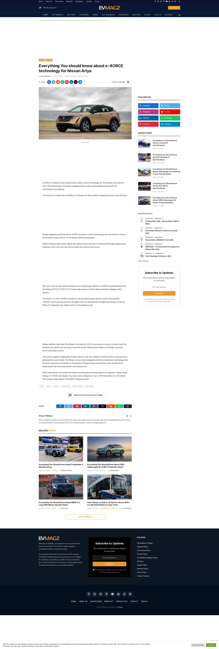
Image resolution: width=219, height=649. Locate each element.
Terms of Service (143, 576)
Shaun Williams (46, 76)
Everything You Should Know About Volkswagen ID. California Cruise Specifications (166, 171)
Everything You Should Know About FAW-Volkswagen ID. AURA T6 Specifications (106, 465)
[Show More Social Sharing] (85, 82)
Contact (89, 1)
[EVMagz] (109, 8)
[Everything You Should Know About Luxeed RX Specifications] (144, 143)
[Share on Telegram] (80, 82)
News (42, 60)
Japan (49, 386)
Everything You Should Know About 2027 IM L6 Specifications (165, 185)
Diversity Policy (142, 569)
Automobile (58, 15)
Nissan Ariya (65, 386)
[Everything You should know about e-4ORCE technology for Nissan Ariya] (85, 139)
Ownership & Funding (145, 543)
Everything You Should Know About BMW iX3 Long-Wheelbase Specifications (59, 503)
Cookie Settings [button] (198, 645)
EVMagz (120, 607)
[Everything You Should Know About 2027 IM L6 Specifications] (144, 186)
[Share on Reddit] (58, 82)
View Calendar (143, 261)
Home (41, 1)
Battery (71, 15)
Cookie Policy (142, 565)
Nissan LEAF (77, 386)
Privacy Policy (157, 301)
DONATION (174, 8)
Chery (54, 470)
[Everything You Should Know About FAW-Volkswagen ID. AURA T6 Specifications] (109, 449)
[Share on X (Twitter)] (53, 82)
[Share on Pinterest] (67, 82)
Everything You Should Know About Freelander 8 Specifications (61, 465)
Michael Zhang (67, 470)
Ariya (42, 386)
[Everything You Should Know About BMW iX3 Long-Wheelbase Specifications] (61, 486)
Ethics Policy (141, 572)
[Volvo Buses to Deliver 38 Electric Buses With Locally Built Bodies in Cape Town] (109, 486)
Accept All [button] (211, 645)
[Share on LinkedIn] (71, 82)
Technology (89, 386)
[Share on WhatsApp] (62, 82)
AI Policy (140, 561)
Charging (84, 15)
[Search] (179, 15)
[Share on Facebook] (49, 82)
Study (147, 15)
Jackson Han (114, 470)
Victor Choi (64, 508)
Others (168, 15)
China (95, 15)
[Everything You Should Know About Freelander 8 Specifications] (61, 449)
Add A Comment (85, 517)
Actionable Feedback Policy (147, 558)
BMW (54, 508)
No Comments (71, 76)
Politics (136, 15)
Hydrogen (124, 15)
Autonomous (108, 15)
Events (97, 1)
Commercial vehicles (109, 508)
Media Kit (69, 1)
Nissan (55, 20)
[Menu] (40, 8)
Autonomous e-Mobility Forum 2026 (159, 240)
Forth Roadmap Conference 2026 (158, 256)
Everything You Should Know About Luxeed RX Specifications (165, 142)
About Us (49, 1)
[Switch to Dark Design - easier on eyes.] (179, 1)
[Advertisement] (107, 42)
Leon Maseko (127, 508)
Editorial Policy (142, 547)
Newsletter (79, 1)
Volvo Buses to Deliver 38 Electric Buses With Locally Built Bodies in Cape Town (108, 503)
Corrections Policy (143, 550)
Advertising (59, 1)
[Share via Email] (76, 82)
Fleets (157, 15)
